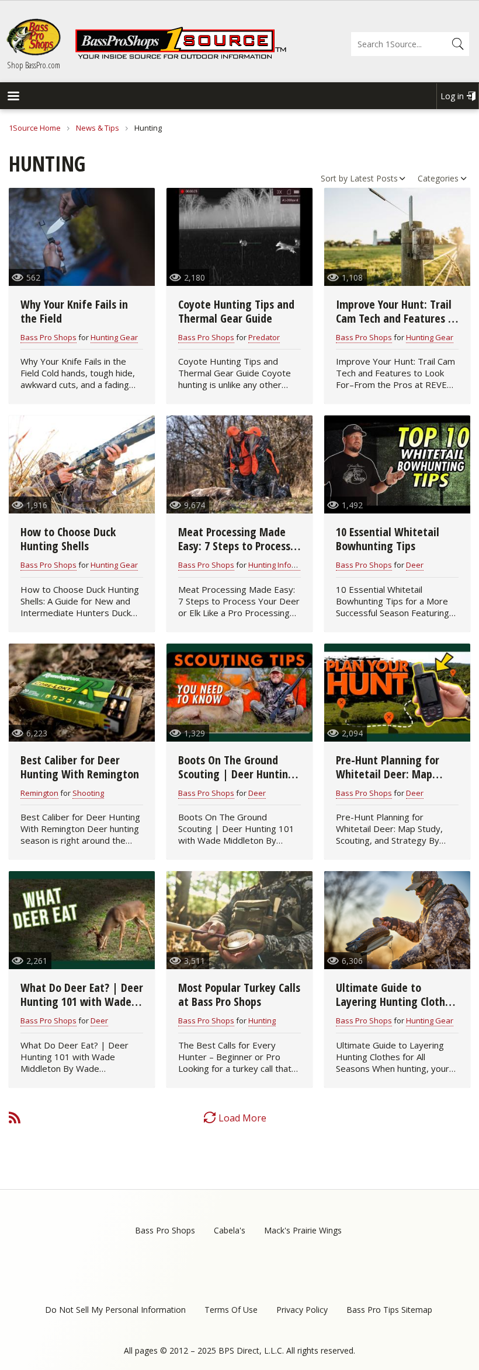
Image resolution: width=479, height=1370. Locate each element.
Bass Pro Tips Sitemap (389, 1309)
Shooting (88, 793)
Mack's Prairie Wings (303, 1230)
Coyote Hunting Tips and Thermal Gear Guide (236, 311)
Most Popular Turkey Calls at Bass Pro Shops (239, 994)
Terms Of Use (231, 1309)
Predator (264, 337)
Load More (242, 1118)
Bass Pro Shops (48, 337)
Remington (39, 793)
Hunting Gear (114, 337)
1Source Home (35, 128)
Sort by (334, 178)
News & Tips (97, 128)
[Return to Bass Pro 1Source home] (180, 56)
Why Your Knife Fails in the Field (74, 311)
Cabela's (229, 1230)
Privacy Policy (302, 1309)
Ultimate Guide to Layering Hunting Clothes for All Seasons (396, 1001)
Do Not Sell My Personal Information (115, 1309)
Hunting (262, 1020)
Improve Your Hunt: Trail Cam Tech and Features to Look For (397, 318)
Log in (452, 96)
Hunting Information (283, 565)
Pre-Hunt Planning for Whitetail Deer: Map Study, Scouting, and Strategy (387, 781)
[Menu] (13, 97)
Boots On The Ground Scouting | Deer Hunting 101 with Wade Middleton (239, 774)
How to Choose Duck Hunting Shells (68, 539)
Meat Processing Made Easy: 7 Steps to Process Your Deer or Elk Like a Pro (239, 546)
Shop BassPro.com (33, 65)
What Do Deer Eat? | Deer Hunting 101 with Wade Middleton (81, 1001)
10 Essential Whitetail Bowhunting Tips (387, 539)
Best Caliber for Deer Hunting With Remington (79, 767)
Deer (415, 565)
